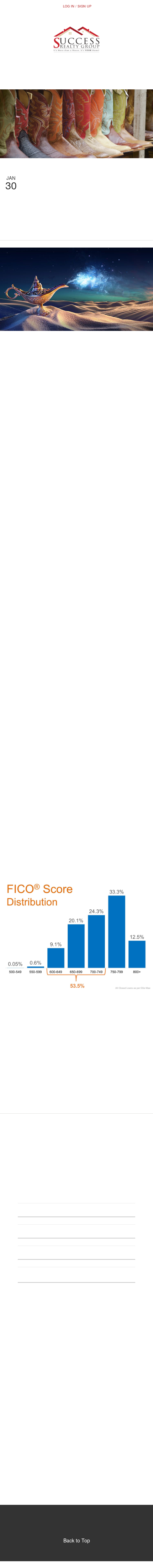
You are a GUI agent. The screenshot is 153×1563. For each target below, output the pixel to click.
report (113, 349)
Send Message (76, 1305)
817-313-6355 (76, 78)
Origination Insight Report (77, 850)
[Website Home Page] (76, 39)
